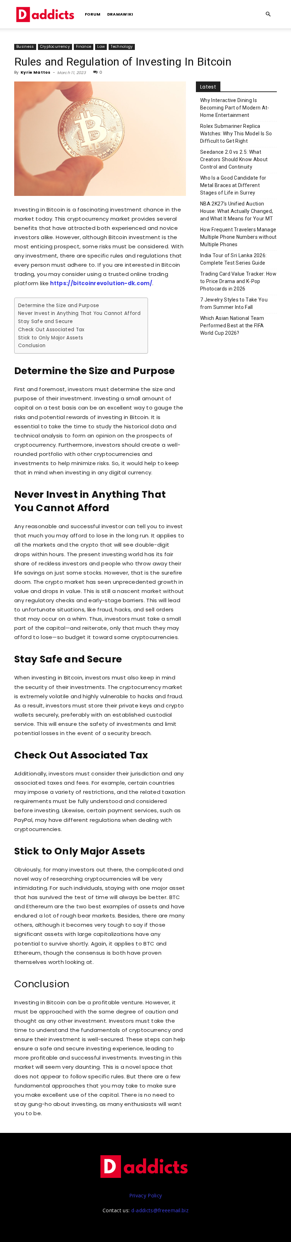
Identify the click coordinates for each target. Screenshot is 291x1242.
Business (25, 46)
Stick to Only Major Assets (50, 337)
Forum (93, 14)
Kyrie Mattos (36, 72)
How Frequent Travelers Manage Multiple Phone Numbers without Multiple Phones (238, 237)
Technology (122, 46)
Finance (83, 46)
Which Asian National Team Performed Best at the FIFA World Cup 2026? (232, 325)
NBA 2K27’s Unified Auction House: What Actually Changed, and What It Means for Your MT (236, 211)
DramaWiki (120, 14)
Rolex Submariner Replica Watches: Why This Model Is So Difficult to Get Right (236, 133)
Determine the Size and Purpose (58, 305)
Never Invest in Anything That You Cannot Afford (79, 313)
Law (101, 46)
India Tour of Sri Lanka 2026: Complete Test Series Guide (233, 259)
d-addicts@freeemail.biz (159, 1210)
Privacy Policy (145, 1195)
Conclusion (31, 345)
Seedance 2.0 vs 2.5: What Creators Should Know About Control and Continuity (234, 159)
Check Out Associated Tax (51, 329)
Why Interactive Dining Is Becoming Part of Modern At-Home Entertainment (234, 107)
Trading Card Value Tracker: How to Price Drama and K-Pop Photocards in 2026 (238, 281)
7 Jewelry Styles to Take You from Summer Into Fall (234, 303)
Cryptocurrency (55, 46)
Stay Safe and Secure (45, 321)
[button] (268, 14)
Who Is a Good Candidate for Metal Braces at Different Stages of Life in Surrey (233, 185)
